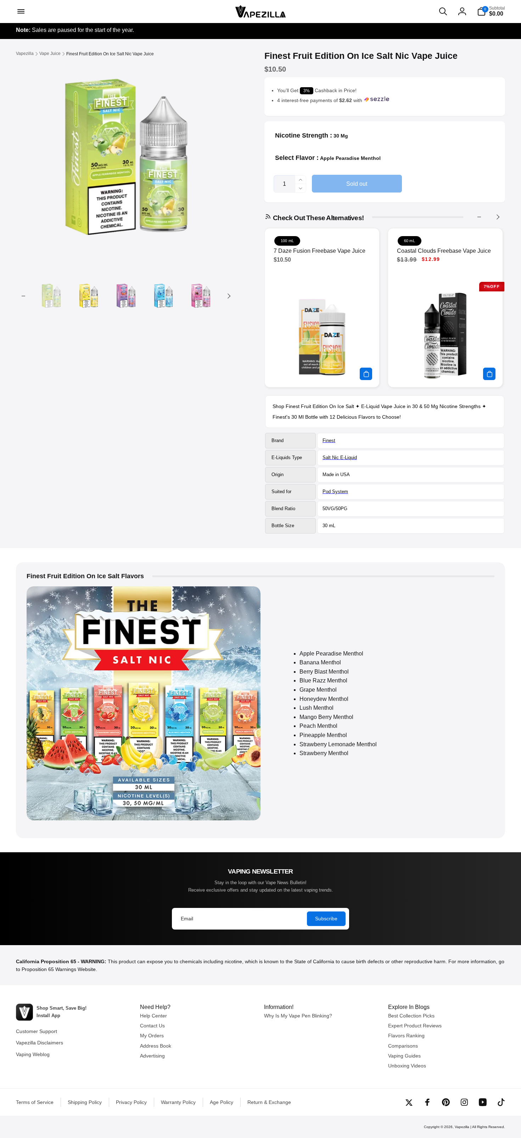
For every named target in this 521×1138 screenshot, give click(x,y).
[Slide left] (23, 296)
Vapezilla (462, 1127)
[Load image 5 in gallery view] (201, 296)
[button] (20, 11)
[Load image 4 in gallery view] (163, 296)
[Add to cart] (366, 374)
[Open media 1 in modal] (126, 160)
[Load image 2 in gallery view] (88, 296)
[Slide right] (228, 296)
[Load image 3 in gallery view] (126, 296)
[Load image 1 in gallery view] (51, 296)
